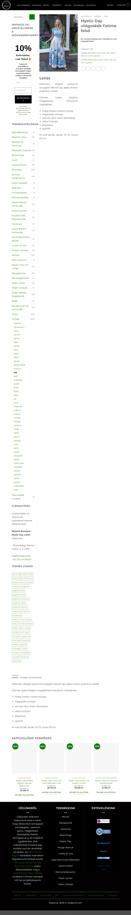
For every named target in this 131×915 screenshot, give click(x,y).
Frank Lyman (19, 210)
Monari (16, 255)
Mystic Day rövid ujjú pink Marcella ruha (52, 781)
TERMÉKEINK (30, 895)
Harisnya (17, 224)
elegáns (15, 599)
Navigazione (19, 273)
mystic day (108, 60)
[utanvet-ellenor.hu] (103, 821)
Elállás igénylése (65, 912)
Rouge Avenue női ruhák (20, 308)
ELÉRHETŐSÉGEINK (96, 895)
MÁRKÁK (46, 5)
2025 (20, 578)
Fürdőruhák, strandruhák (19, 217)
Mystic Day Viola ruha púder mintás (78, 781)
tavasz (15, 644)
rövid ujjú (16, 640)
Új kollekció (25, 653)
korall (16, 384)
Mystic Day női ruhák (20, 267)
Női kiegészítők (20, 278)
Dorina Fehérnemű (18, 176)
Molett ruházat (20, 250)
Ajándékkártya (20, 132)
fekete (17, 361)
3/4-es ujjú (16, 574)
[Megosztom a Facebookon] (83, 68)
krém (16, 387)
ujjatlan (89, 62)
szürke (17, 470)
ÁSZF (57, 895)
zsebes (15, 653)
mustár (17, 421)
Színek (97, 16)
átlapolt (24, 657)
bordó (17, 346)
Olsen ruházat (20, 287)
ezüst (16, 353)
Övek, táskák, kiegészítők (19, 294)
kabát (26, 611)
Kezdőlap (86, 16)
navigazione (17, 632)
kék (106, 16)
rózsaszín (18, 455)
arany (16, 331)
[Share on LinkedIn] (103, 68)
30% (31, 574)
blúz (23, 582)
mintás (17, 418)
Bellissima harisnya (17, 144)
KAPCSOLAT (112, 895)
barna (16, 338)
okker (16, 433)
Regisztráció (91, 5)
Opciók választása (24, 795)
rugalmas (26, 636)
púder (17, 452)
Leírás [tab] (15, 677)
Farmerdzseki (19, 192)
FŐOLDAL (17, 895)
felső (103, 53)
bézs (16, 342)
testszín (17, 474)
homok (17, 368)
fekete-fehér (19, 365)
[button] (110, 5)
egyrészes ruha (18, 595)
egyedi (25, 586)
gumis (24, 607)
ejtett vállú (96, 53)
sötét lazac (19, 463)
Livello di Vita (19, 245)
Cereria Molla (19, 165)
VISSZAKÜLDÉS (45, 895)
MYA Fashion (19, 260)
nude (16, 429)
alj (32, 578)
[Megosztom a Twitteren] (88, 68)
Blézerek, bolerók (21, 150)
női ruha (16, 636)
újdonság (16, 661)
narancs (17, 425)
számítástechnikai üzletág (27, 873)
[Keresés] (14, 5)
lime (16, 402)
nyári (27, 632)
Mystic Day (65, 841)
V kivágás (16, 648)
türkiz (16, 478)
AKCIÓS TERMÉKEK (23, 5)
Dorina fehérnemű (65, 872)
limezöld (18, 406)
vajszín (17, 482)
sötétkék (18, 467)
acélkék (17, 323)
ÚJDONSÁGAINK (78, 5)
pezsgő (17, 440)
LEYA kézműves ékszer (21, 239)
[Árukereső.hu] (103, 831)
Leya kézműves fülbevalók (65, 859)
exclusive (25, 599)
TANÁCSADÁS (36, 5)
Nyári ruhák (18, 283)
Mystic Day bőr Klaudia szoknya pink (106, 781)
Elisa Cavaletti (20, 183)
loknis (28, 619)
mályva (17, 410)
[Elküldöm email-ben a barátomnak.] (93, 68)
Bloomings (18, 155)
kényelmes (17, 615)
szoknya (26, 640)
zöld (16, 489)
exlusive (15, 603)
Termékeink (57, 5)
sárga (16, 459)
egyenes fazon (18, 590)
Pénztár (68, 5)
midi (14, 624)
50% (14, 578)
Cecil (14, 160)
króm (16, 391)
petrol (17, 437)
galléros (15, 607)
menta (17, 414)
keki (16, 376)
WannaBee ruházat (18, 497)
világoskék (19, 486)
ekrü (16, 349)
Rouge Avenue (65, 847)
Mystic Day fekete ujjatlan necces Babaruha (24, 783)
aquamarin (19, 327)
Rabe (15, 301)
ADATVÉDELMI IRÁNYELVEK (74, 895)
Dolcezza (17, 169)
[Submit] (32, 17)
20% (25, 574)
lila (15, 399)
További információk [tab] (31, 677)
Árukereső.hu (103, 851)
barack (17, 334)
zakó (25, 648)
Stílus (15, 314)
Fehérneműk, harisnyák (19, 204)
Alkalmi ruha (19, 137)
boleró (30, 582)
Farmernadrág (20, 197)
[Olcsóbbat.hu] (103, 856)
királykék (18, 380)
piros (16, 448)
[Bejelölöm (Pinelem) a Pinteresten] (98, 68)
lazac (16, 395)
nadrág (27, 628)
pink (16, 444)
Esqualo (16, 187)
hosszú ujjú (17, 611)
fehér (16, 357)
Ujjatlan (97, 56)
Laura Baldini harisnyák (19, 230)
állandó (15, 657)
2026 (26, 578)
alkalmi (15, 582)
